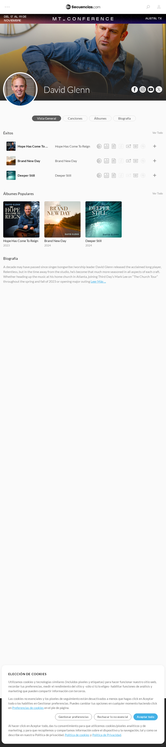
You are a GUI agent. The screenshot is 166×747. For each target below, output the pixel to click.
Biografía (124, 118)
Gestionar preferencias (73, 716)
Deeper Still (26, 175)
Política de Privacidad (106, 735)
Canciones (75, 118)
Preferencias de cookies (28, 708)
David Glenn (67, 89)
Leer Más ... (98, 281)
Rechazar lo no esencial (112, 716)
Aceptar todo (145, 716)
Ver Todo (157, 132)
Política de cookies (77, 735)
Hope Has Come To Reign (33, 146)
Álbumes (100, 118)
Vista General (46, 118)
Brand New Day (29, 161)
